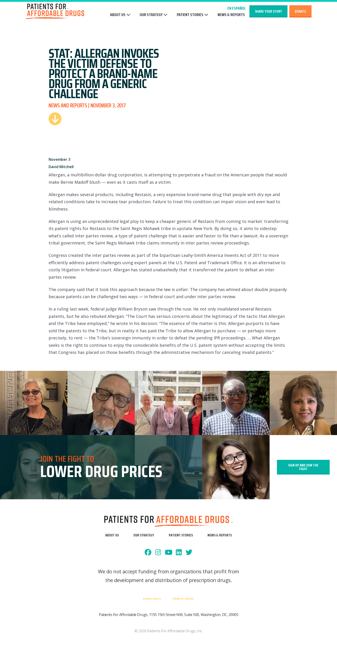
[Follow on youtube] (168, 552)
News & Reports (231, 15)
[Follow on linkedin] (178, 552)
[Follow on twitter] (189, 552)
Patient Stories (190, 14)
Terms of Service (183, 598)
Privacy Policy (152, 598)
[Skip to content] (55, 118)
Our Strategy (151, 14)
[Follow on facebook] (148, 552)
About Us (117, 14)
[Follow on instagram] (158, 552)
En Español (236, 8)
